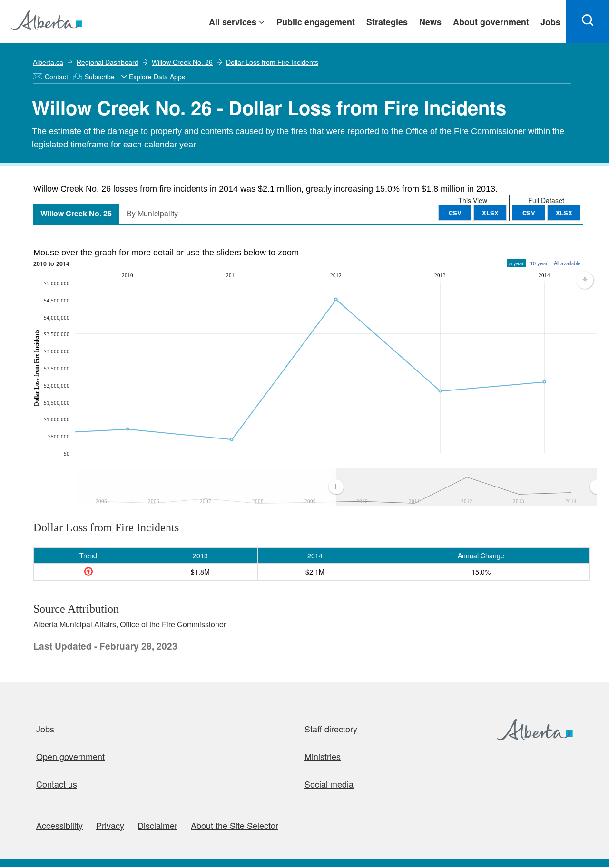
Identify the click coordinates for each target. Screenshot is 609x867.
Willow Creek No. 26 (182, 62)
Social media (329, 784)
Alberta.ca (48, 62)
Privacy (110, 825)
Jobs (45, 728)
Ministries (322, 756)
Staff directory (330, 728)
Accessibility (59, 825)
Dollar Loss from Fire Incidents (272, 62)
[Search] (587, 21)
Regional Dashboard (107, 62)
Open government (70, 756)
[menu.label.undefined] (584, 280)
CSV (528, 212)
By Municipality (152, 213)
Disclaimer (157, 825)
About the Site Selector (234, 825)
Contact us (56, 784)
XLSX (564, 212)
